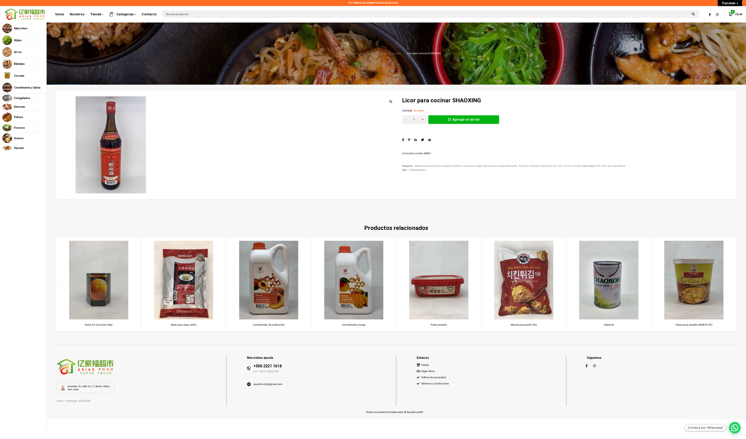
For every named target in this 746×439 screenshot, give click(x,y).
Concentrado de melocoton (269, 324)
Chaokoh (609, 324)
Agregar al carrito (466, 119)
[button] (735, 428)
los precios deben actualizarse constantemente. (490, 166)
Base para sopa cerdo (184, 324)
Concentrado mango (354, 324)
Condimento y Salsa (375, 53)
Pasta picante (439, 324)
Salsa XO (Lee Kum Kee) (98, 324)
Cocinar (396, 53)
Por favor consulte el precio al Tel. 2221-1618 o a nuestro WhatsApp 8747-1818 (562, 166)
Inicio (355, 53)
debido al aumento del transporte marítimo (438, 166)
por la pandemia (616, 166)
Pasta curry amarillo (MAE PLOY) (693, 324)
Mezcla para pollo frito (524, 324)
